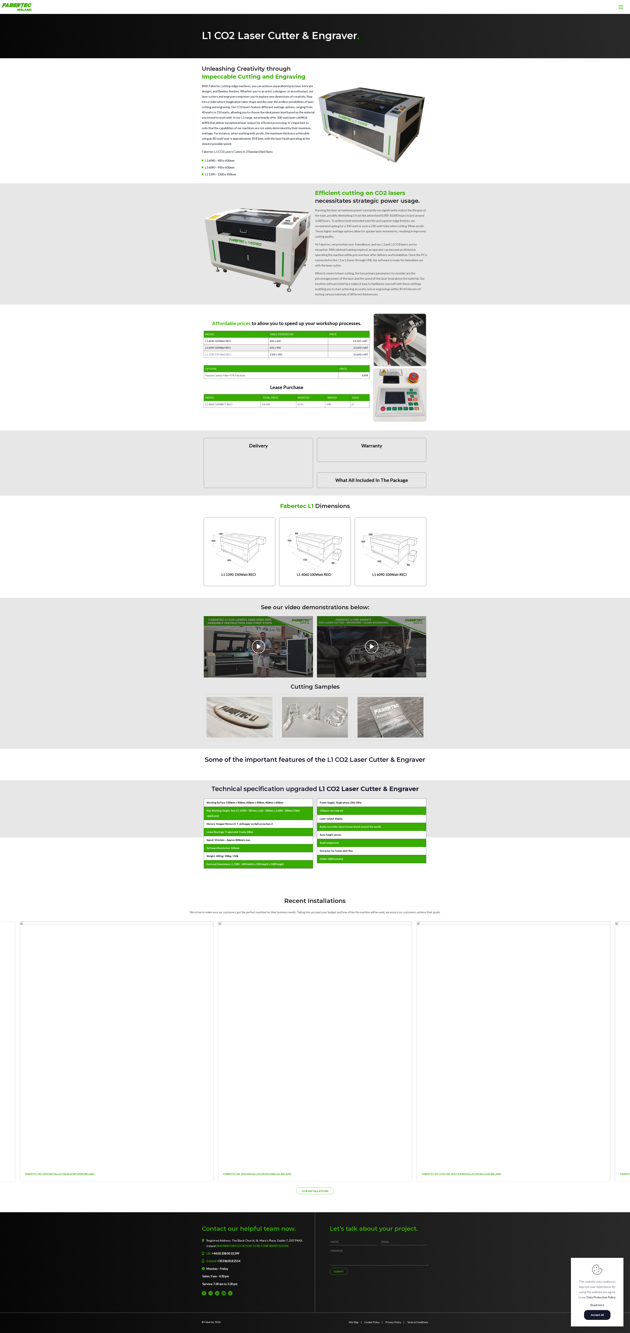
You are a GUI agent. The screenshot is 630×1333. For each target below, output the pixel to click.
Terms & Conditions (417, 1322)
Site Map (353, 1322)
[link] (371, 125)
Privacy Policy (393, 1322)
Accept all (597, 1314)
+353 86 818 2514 (228, 1261)
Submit (339, 1271)
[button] (622, 1004)
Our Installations (315, 1191)
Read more (597, 1305)
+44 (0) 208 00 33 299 (225, 1253)
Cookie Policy (371, 1322)
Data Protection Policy (601, 1297)
